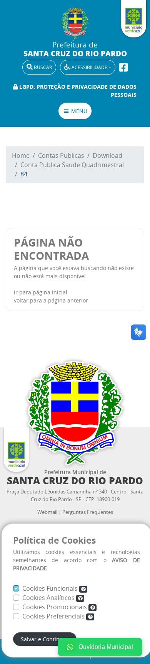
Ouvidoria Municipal (105, 647)
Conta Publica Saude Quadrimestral (72, 165)
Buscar (42, 67)
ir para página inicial (40, 292)
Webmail (47, 512)
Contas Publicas (61, 155)
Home (21, 155)
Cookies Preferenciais (54, 616)
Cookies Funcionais (50, 588)
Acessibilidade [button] (88, 67)
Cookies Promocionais (55, 607)
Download (107, 155)
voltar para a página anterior (51, 300)
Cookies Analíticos (49, 597)
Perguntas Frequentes (87, 512)
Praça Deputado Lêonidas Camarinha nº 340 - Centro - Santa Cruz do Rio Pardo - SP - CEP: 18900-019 (75, 495)
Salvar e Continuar (44, 639)
